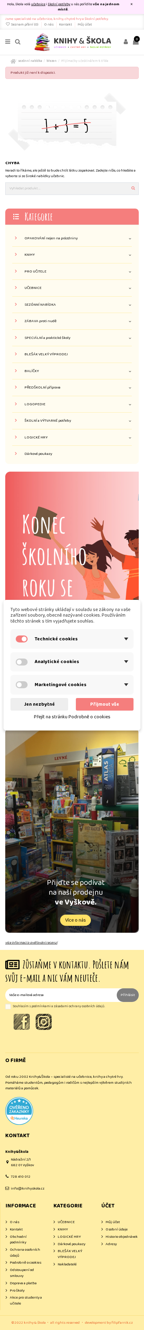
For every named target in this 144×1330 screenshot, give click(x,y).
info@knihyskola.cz (27, 1188)
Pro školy (17, 1291)
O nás (49, 24)
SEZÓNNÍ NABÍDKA (40, 305)
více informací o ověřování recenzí (31, 942)
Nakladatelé (67, 1264)
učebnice (38, 4)
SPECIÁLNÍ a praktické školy (47, 338)
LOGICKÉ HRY (36, 438)
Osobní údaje (117, 1230)
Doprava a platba (23, 1283)
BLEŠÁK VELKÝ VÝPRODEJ (46, 354)
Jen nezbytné (39, 704)
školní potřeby (59, 4)
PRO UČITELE (35, 272)
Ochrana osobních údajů (25, 1252)
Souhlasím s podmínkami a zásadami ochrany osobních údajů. (59, 1006)
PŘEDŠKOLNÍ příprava (42, 388)
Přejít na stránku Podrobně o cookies (72, 717)
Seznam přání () (24, 24)
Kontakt (66, 24)
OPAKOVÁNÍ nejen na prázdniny (51, 238)
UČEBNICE (33, 288)
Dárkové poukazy (38, 454)
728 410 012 (20, 1176)
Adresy (111, 1244)
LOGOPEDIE (34, 404)
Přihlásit (128, 995)
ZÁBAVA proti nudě (40, 321)
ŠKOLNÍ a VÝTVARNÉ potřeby (47, 421)
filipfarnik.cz (122, 1323)
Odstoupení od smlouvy (22, 1273)
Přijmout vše (104, 704)
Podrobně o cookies (25, 1263)
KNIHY (29, 255)
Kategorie (38, 216)
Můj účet (85, 24)
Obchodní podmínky (18, 1239)
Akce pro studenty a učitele (26, 1300)
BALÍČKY (31, 371)
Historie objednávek (122, 1237)
